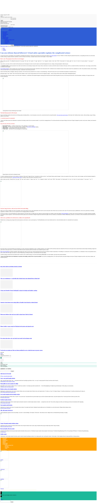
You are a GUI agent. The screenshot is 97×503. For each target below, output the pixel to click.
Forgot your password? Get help (6, 21)
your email (13, 24)
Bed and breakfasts (64, 213)
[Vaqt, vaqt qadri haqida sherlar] (6, 376)
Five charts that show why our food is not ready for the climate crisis (16, 338)
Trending (4, 50)
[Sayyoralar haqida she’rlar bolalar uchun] (8, 392)
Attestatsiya (7, 41)
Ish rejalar (7, 40)
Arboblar (4, 35)
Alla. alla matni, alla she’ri (6, 410)
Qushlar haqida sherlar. (5, 399)
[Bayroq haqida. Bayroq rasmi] (6, 426)
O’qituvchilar (5, 38)
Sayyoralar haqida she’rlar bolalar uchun (10, 394)
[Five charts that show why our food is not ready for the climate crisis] (6, 336)
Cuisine (6, 46)
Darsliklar (5, 33)
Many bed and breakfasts (4, 251)
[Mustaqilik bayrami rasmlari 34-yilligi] (7, 381)
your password (13, 19)
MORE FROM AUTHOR (16, 266)
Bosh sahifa (5, 31)
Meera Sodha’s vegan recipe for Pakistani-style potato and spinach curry (17, 326)
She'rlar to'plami (5, 373)
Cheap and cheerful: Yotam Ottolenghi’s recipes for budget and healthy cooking (18, 290)
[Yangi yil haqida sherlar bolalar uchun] (4, 421)
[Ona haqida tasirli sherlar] (5, 402)
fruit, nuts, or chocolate (31, 126)
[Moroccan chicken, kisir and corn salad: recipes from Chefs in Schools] (6, 312)
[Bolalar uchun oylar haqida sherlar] (7, 386)
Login (1, 353)
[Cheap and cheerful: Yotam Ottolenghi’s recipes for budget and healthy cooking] (6, 288)
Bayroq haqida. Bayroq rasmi (7, 428)
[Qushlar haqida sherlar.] (4, 397)
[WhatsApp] (14, 261)
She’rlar (4, 36)
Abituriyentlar (5, 37)
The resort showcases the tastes (62, 115)
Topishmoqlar (5, 34)
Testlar (6, 43)
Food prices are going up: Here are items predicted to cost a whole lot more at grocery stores (21, 350)
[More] (18, 261)
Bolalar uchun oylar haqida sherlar (8, 389)
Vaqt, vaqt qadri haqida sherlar (7, 378)
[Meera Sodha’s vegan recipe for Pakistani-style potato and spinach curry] (6, 324)
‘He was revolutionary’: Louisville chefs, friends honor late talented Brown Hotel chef (20, 278)
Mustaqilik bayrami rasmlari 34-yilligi (9, 383)
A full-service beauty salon (17, 177)
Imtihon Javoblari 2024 (9, 39)
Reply (2, 499)
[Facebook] (2, 261)
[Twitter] (6, 261)
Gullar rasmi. (3, 434)
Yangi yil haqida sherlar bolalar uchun (9, 423)
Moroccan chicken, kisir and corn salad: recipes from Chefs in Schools (16, 314)
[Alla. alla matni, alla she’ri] (5, 408)
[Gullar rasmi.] (3, 431)
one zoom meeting (53, 55)
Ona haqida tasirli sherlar (6, 405)
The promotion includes (4, 68)
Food (4, 46)
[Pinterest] (10, 261)
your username (13, 18)
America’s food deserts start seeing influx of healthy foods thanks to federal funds (19, 302)
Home (1, 46)
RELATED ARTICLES (5, 266)
